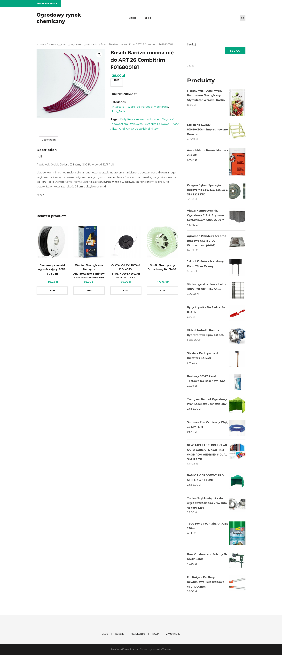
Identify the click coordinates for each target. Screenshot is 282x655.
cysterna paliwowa (157, 124)
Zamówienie (173, 634)
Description (49, 139)
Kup (116, 80)
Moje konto (138, 634)
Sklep (132, 17)
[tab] (48, 139)
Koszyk (119, 634)
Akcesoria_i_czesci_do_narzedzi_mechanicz (73, 44)
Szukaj (191, 44)
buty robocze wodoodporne (139, 119)
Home (41, 44)
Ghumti (144, 649)
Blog (148, 17)
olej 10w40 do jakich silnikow (138, 128)
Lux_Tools (118, 111)
